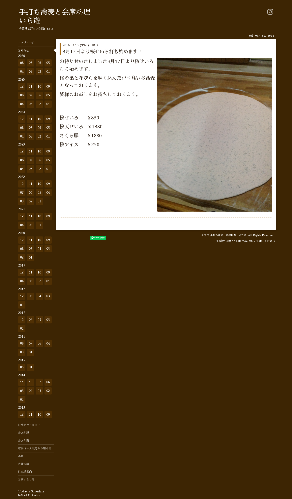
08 (22, 62)
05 (48, 62)
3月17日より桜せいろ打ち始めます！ (102, 51)
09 (48, 86)
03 (30, 71)
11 (30, 86)
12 (22, 86)
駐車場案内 (25, 471)
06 (39, 62)
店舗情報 (23, 464)
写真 (20, 456)
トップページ (26, 42)
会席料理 (23, 432)
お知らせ (23, 50)
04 (22, 71)
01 (48, 71)
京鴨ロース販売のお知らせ (34, 448)
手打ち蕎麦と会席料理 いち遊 (228, 235)
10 (39, 86)
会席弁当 (23, 440)
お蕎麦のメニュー (29, 425)
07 (30, 62)
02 (39, 71)
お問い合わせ (26, 479)
